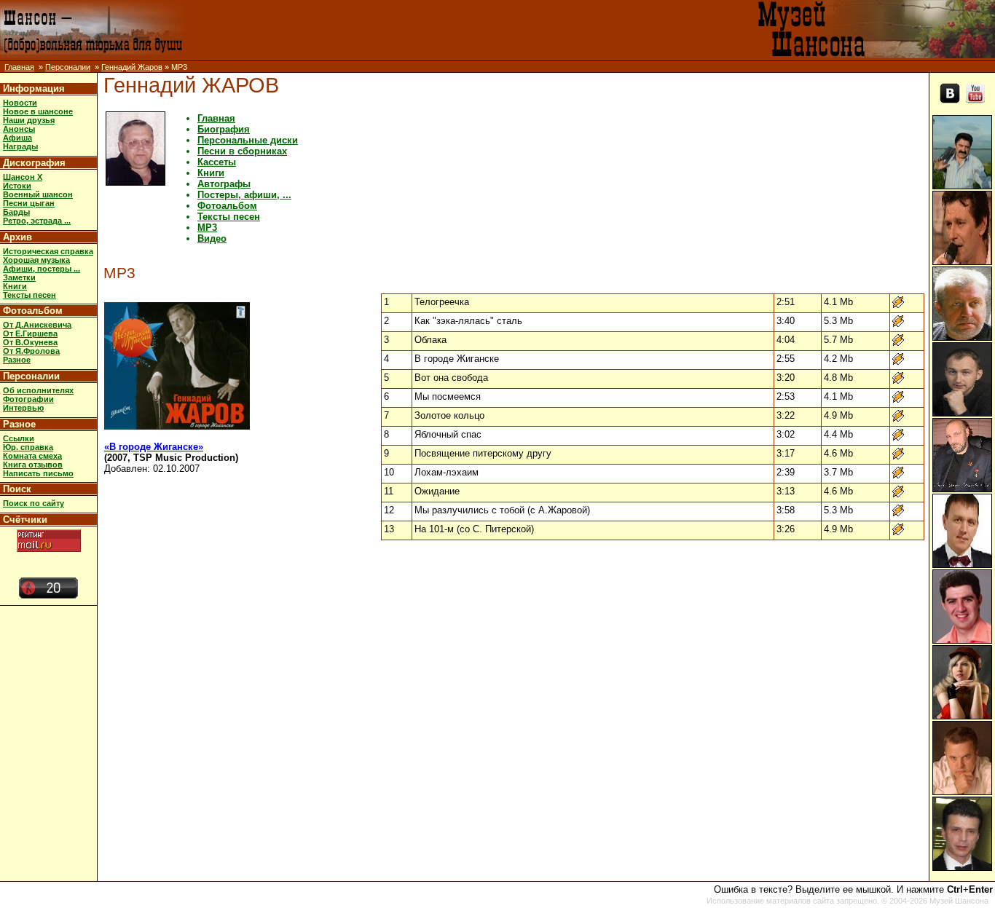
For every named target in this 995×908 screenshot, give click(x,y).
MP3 (207, 227)
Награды (20, 146)
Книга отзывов (33, 464)
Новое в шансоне (38, 111)
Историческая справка (48, 251)
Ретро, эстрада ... (37, 220)
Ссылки (18, 438)
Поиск (17, 488)
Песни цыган (29, 203)
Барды (16, 212)
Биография (223, 129)
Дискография (34, 162)
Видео (212, 238)
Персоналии (67, 67)
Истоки (17, 185)
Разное (17, 359)
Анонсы (19, 129)
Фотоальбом (33, 310)
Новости (20, 102)
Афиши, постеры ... (41, 268)
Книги (15, 286)
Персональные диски (247, 140)
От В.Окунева (30, 342)
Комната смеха (32, 455)
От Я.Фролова (31, 351)
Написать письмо (38, 473)
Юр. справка (28, 447)
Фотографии (28, 399)
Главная (19, 67)
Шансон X (22, 177)
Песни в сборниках (242, 151)
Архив (17, 237)
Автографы (224, 183)
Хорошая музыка (36, 260)
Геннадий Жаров (131, 67)
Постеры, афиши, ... (244, 194)
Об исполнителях (38, 390)
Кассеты (216, 162)
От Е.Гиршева (30, 333)
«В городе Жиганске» (153, 446)
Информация (34, 88)
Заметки (19, 277)
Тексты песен (29, 295)
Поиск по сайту (33, 503)
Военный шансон (38, 194)
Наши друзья (29, 120)
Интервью (23, 407)
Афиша (17, 137)
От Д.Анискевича (37, 324)
